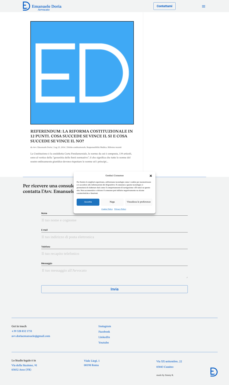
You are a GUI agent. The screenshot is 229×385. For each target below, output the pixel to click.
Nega (112, 202)
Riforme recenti (115, 147)
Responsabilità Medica (97, 147)
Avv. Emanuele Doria (42, 147)
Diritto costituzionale (76, 147)
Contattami (164, 6)
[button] (150, 175)
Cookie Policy (107, 209)
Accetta (88, 202)
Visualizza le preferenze (139, 202)
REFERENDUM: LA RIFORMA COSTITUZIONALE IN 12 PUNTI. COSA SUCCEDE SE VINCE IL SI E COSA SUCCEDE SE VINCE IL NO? (81, 136)
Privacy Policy (120, 209)
